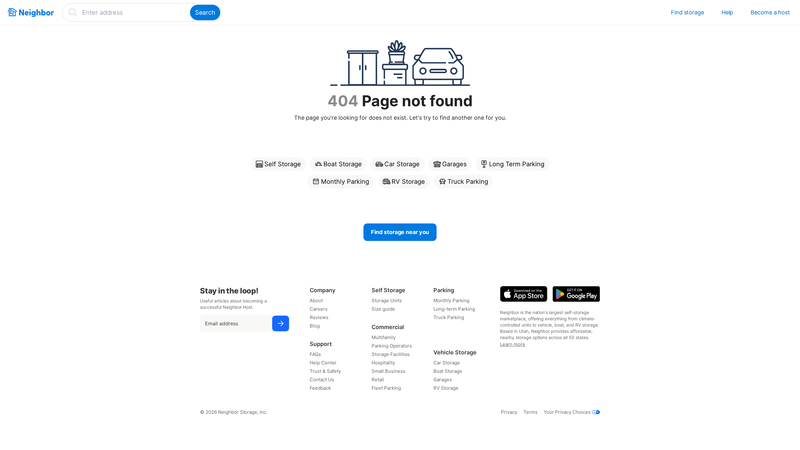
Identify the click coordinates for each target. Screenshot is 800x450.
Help (727, 12)
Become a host (770, 12)
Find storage (687, 12)
